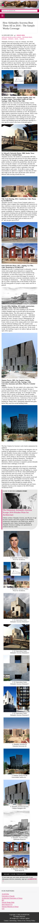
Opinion (10, 39)
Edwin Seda (21, 35)
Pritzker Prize (27, 37)
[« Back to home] (8, 4)
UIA (3, 908)
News (16, 39)
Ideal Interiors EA (7, 904)
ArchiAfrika (5, 894)
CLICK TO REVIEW (15, 491)
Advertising (12, 920)
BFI (3, 900)
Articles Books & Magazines (11, 37)
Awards (4, 39)
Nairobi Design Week (8, 902)
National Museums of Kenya (10, 906)
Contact (6, 920)
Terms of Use (21, 920)
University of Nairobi (8, 896)
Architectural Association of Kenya (12, 898)
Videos (21, 39)
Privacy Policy (31, 920)
